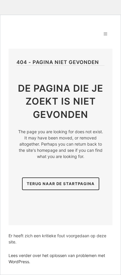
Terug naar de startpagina (61, 183)
